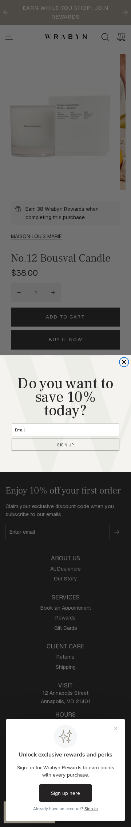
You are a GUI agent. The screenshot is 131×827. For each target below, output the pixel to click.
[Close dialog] (124, 362)
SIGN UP (65, 444)
